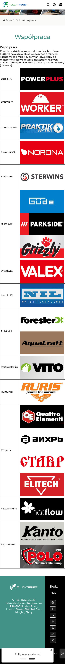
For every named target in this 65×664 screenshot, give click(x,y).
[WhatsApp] (53, 635)
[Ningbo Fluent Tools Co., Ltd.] (15, 4)
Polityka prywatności (27, 654)
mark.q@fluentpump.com (25, 603)
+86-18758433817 (25, 600)
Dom (8, 20)
